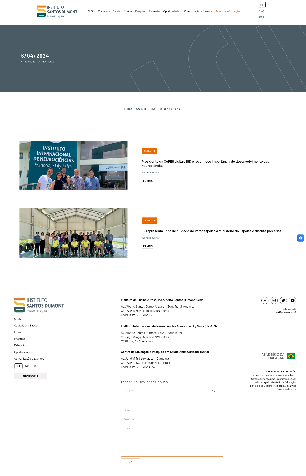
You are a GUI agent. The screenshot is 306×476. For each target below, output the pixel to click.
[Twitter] (283, 300)
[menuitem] (91, 11)
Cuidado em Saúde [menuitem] (109, 11)
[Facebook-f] (264, 300)
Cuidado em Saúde (26, 325)
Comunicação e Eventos (29, 358)
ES (34, 366)
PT (261, 4)
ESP (261, 17)
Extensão (20, 345)
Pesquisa (19, 338)
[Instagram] (274, 300)
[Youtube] (292, 300)
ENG (261, 11)
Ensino (18, 332)
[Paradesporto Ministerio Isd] (153, 224)
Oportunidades (23, 352)
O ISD (17, 318)
